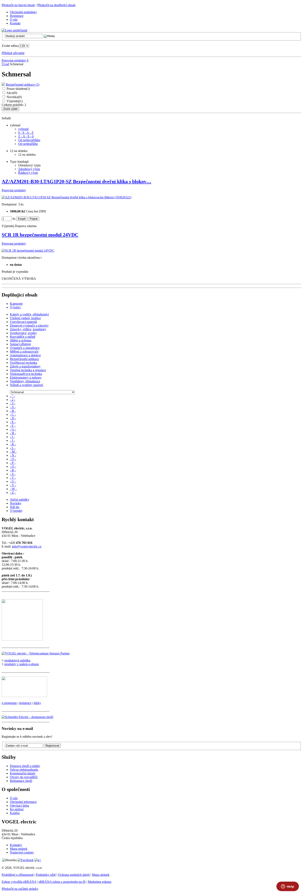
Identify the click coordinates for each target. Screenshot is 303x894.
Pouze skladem (18, 88)
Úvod (5, 64)
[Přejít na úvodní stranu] (14, 30)
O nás (14, 798)
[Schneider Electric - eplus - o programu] (24, 696)
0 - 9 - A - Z (26, 132)
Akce (11, 93)
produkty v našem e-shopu (21, 664)
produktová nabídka (17, 660)
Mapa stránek (18, 848)
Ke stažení (16, 809)
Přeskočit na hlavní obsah (18, 5)
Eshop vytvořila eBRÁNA (19, 881)
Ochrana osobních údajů (74, 874)
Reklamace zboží (21, 781)
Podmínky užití (46, 874)
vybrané (23, 129)
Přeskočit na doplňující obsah (56, 5)
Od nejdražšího (28, 144)
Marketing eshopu (99, 881)
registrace (25, 703)
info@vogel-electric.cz (26, 546)
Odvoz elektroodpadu (24, 769)
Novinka (14, 97)
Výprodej (15, 101)
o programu (9, 703)
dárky (37, 703)
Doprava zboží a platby (25, 766)
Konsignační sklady (23, 773)
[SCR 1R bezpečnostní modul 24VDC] (28, 250)
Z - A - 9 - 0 (26, 136)
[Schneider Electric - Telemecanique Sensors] (36, 653)
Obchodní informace (23, 802)
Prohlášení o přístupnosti (18, 874)
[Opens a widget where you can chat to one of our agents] (287, 887)
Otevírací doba (19, 805)
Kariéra (15, 813)
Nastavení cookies (22, 852)
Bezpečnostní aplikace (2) (22, 84)
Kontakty (16, 845)
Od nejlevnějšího (29, 140)
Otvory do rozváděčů (24, 777)
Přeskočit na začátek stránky (20, 888)
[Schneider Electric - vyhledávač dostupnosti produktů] (27, 717)
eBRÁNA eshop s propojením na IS (62, 881)
